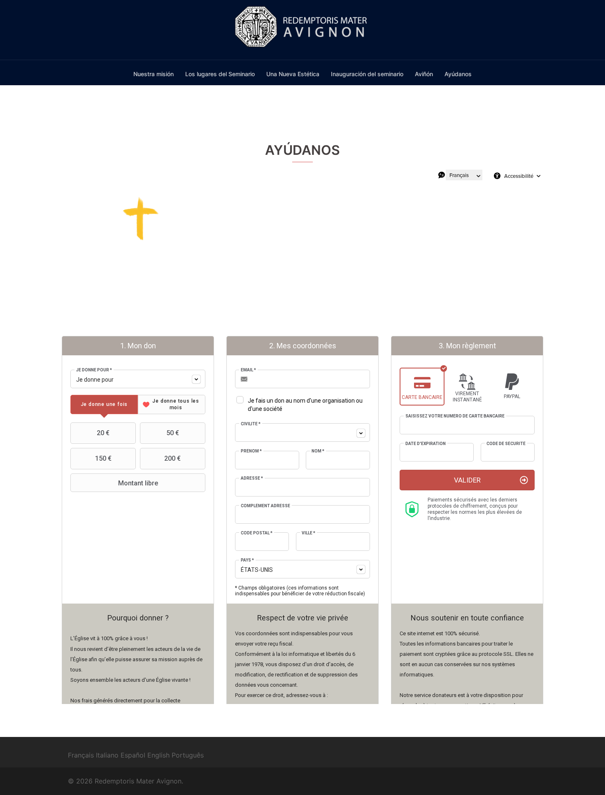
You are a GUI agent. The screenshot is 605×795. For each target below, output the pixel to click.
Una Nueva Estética (292, 73)
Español (133, 755)
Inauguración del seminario (367, 73)
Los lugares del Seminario (220, 73)
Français (81, 755)
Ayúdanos (458, 73)
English (158, 755)
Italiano (107, 755)
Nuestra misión (153, 73)
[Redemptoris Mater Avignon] (303, 29)
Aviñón (424, 73)
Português (188, 755)
